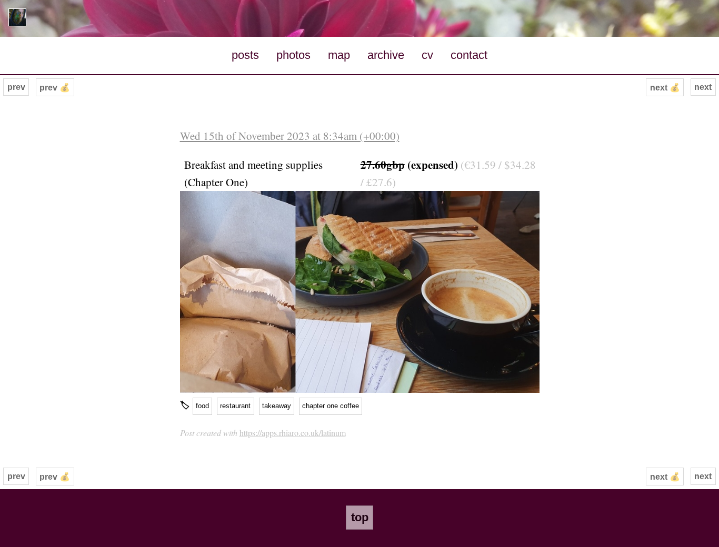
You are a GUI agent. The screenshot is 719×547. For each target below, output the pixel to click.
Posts (245, 55)
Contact (469, 55)
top (359, 517)
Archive (385, 55)
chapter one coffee (330, 406)
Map (339, 55)
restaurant (235, 406)
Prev (16, 87)
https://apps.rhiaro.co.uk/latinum (292, 432)
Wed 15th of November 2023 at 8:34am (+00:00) (290, 135)
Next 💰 (665, 87)
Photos (293, 55)
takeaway (276, 406)
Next (703, 87)
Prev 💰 (54, 87)
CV (427, 55)
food (202, 406)
